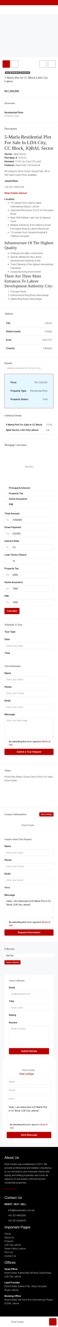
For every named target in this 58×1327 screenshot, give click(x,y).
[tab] (6, 64)
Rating (12, 1015)
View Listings (46, 814)
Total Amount (11, 513)
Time (7, 653)
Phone (8, 687)
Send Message (29, 1135)
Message (9, 714)
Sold (8, 72)
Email (7, 700)
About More (10, 1188)
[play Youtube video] (29, 789)
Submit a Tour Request (29, 751)
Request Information (29, 932)
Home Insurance (13, 582)
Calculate (12, 611)
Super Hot (25, 72)
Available (15, 72)
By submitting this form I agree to (29, 743)
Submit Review (29, 1051)
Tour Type (9, 631)
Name (7, 673)
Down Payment (12, 527)
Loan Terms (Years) (15, 554)
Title (11, 1001)
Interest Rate (11, 541)
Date (7, 639)
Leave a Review (12, 962)
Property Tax (11, 568)
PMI (6, 596)
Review (13, 1022)
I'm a (7, 887)
